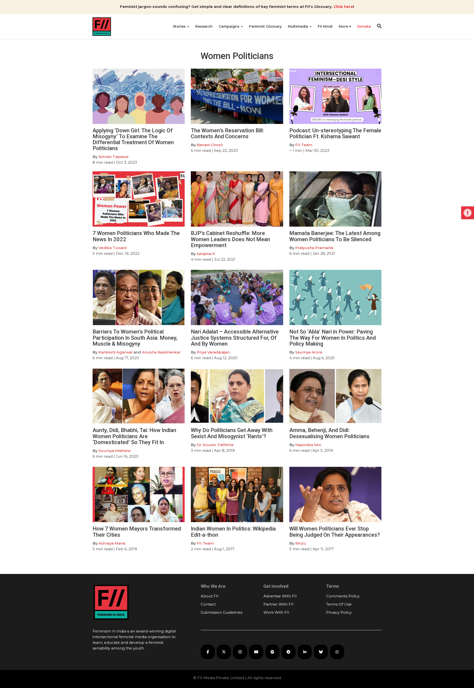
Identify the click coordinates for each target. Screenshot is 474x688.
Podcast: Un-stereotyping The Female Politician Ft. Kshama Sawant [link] (335, 133)
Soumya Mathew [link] (115, 450)
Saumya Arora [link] (308, 352)
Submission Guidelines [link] (221, 612)
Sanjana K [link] (206, 253)
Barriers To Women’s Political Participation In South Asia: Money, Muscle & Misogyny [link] (135, 338)
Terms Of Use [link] (339, 604)
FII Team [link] (303, 144)
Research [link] (204, 26)
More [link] (344, 26)
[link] (467, 212)
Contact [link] (208, 604)
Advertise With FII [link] (280, 596)
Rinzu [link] (300, 543)
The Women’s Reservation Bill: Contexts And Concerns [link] (227, 133)
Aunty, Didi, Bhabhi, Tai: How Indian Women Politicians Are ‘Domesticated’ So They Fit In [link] (134, 436)
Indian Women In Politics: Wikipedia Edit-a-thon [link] (233, 532)
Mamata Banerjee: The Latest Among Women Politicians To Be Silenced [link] (334, 236)
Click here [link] (343, 6)
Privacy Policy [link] (339, 612)
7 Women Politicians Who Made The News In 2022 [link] (136, 236)
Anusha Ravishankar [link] (161, 352)
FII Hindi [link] (325, 26)
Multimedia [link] (298, 26)
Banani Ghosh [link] (210, 144)
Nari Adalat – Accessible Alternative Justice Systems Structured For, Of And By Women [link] (235, 338)
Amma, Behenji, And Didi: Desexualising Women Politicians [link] (329, 433)
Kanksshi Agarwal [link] (116, 352)
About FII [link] (209, 596)
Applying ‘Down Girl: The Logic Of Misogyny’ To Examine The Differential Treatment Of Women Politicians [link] (133, 139)
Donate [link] (364, 26)
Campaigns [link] (229, 26)
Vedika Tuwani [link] (113, 247)
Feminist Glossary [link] (265, 26)
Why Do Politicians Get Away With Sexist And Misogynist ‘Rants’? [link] (232, 433)
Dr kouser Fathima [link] (215, 444)
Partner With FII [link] (278, 604)
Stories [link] (180, 26)
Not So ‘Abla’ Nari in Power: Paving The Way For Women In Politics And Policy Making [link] (332, 338)
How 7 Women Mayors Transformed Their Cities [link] (137, 532)
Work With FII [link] (276, 612)
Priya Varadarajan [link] (213, 352)
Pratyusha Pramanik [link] (314, 247)
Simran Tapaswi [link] (113, 156)
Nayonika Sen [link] (308, 444)
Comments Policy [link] (342, 596)
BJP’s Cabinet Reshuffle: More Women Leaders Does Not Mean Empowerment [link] (230, 239)
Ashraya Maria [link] (112, 543)
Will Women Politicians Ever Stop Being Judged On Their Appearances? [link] (334, 532)
